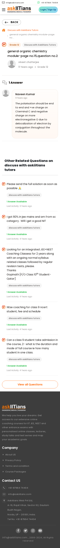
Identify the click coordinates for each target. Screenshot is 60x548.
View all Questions (30, 384)
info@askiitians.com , (15, 537)
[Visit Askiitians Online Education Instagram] (33, 531)
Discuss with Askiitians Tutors (23, 30)
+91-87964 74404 (49, 3)
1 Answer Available (17, 201)
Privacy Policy (13, 460)
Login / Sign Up (48, 9)
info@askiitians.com (14, 3)
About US (10, 454)
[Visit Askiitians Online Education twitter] (26, 531)
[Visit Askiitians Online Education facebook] (18, 531)
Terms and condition (17, 466)
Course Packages (15, 471)
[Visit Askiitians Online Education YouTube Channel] (40, 531)
